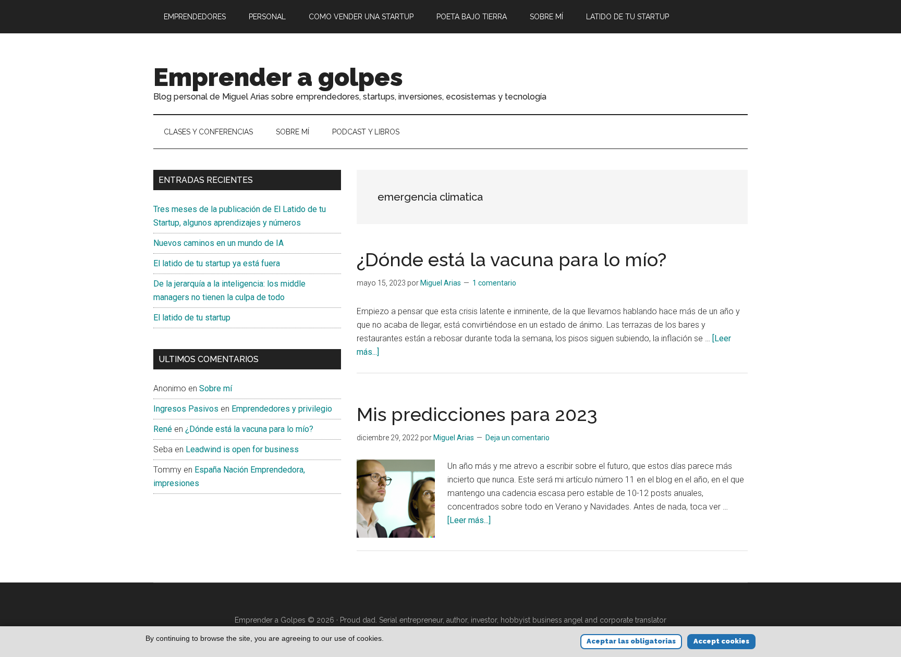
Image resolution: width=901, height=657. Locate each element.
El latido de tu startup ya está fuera (216, 263)
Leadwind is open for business (242, 449)
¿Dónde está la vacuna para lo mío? (511, 259)
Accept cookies (721, 641)
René (162, 429)
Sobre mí (215, 388)
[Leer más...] (469, 520)
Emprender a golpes (278, 77)
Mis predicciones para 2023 (477, 414)
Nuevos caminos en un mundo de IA (218, 243)
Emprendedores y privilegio (282, 409)
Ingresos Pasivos (185, 409)
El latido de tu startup (191, 318)
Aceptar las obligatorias (631, 641)
